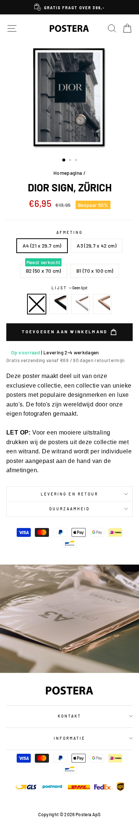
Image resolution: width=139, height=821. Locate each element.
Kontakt (69, 716)
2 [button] (71, 161)
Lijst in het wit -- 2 (80, 304)
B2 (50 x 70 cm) (43, 271)
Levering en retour (69, 494)
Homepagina (67, 173)
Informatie (70, 738)
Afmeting (69, 232)
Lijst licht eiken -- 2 (102, 304)
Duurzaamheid (69, 509)
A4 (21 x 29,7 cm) (42, 245)
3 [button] (77, 161)
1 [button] (64, 160)
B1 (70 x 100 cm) (94, 271)
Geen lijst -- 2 (37, 304)
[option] (69, 7)
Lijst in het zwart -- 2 (58, 304)
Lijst (69, 288)
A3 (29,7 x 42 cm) (96, 245)
